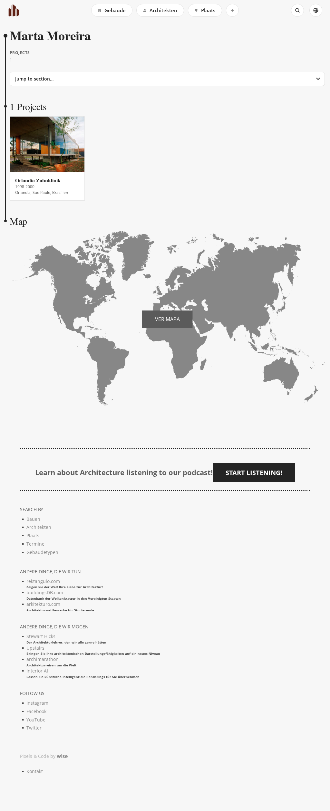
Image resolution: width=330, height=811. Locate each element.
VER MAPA (167, 319)
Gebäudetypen (42, 552)
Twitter (34, 728)
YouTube (35, 720)
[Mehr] (232, 10)
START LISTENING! (254, 472)
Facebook (36, 711)
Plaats (208, 10)
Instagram (37, 703)
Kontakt (34, 771)
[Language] (315, 10)
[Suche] (297, 10)
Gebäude (115, 10)
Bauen (33, 519)
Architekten (163, 10)
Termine (35, 544)
